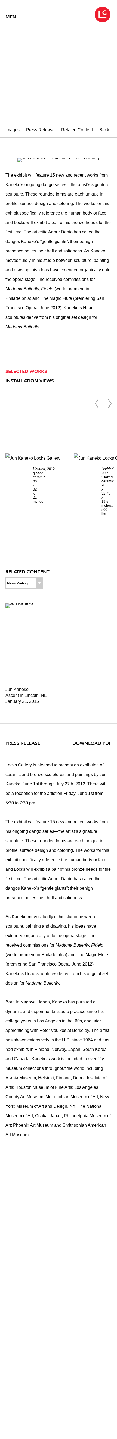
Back (104, 130)
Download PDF (92, 743)
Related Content (77, 130)
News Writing (17, 583)
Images (12, 130)
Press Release (40, 130)
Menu (12, 17)
